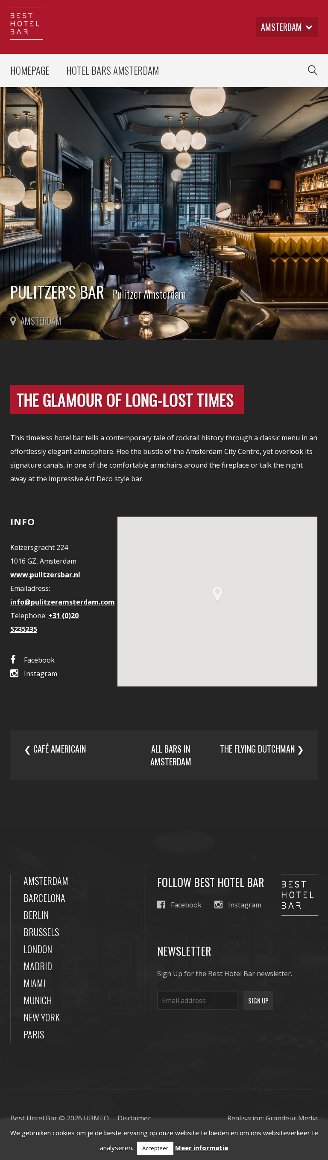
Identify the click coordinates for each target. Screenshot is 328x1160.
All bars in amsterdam (170, 755)
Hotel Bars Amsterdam (112, 70)
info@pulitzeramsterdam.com (62, 602)
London (37, 949)
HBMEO (96, 1118)
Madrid (37, 966)
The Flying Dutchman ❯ (262, 748)
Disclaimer (134, 1118)
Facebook (39, 660)
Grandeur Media (292, 1118)
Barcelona (44, 897)
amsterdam (281, 26)
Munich (37, 1000)
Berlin (36, 915)
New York (41, 1017)
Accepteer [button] (155, 1148)
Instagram (40, 673)
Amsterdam (45, 880)
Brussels (41, 932)
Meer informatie (201, 1147)
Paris (33, 1034)
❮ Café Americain (55, 748)
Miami (34, 983)
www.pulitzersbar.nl (45, 574)
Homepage (29, 70)
